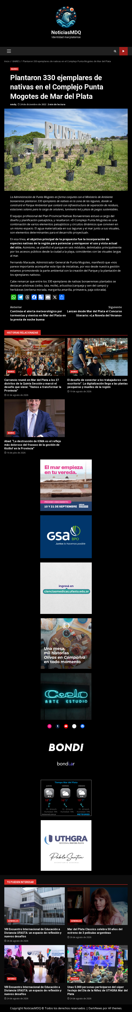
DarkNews (95, 1008)
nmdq (13, 104)
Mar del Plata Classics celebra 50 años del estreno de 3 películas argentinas (97, 906)
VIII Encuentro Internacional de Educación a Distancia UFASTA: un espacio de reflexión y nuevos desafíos (34, 906)
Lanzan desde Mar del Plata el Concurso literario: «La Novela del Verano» (94, 311)
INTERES (11, 979)
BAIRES (14, 69)
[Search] (115, 51)
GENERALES (13, 921)
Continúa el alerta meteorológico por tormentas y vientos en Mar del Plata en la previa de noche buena (38, 313)
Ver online (123, 51)
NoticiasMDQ (66, 32)
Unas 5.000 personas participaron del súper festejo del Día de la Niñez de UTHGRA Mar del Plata (97, 964)
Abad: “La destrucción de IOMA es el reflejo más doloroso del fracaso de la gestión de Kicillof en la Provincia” (34, 418)
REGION (74, 979)
